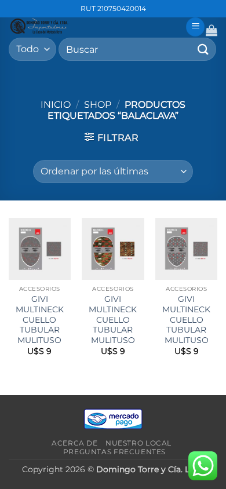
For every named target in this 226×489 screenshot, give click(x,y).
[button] (195, 27)
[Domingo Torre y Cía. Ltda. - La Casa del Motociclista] (93, 26)
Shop (97, 104)
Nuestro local (138, 443)
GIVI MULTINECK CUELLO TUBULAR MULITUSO (40, 319)
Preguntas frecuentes (114, 451)
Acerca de (75, 443)
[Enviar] (203, 49)
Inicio (56, 104)
